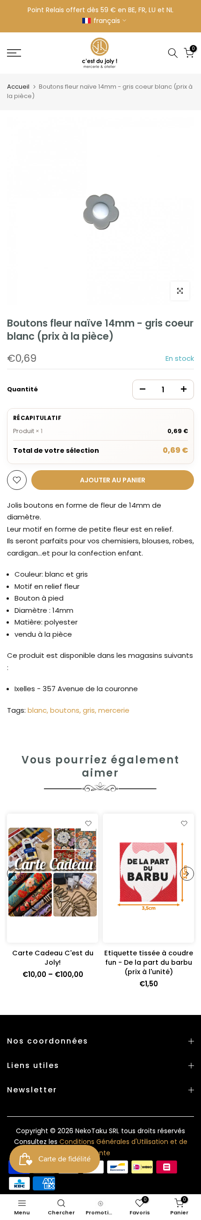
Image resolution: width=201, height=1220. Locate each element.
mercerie (113, 710)
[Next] (187, 874)
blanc (37, 710)
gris (89, 710)
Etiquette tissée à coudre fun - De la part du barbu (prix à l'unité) (148, 962)
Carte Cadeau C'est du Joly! (52, 957)
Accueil (18, 86)
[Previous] (14, 874)
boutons (64, 710)
